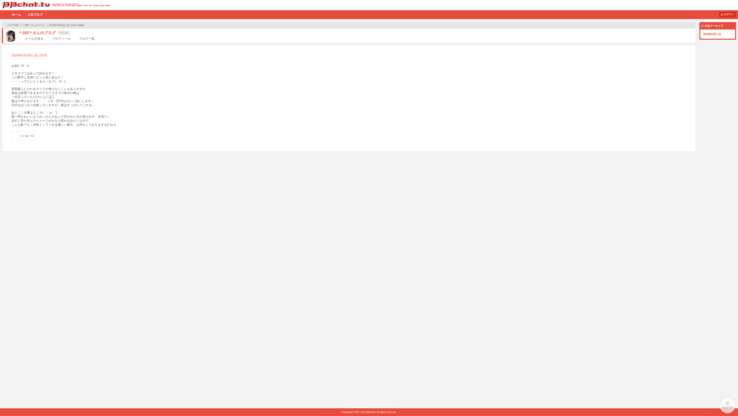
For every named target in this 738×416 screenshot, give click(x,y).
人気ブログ (35, 14)
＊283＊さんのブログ (33, 25)
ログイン (729, 14)
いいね (27, 135)
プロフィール (61, 38)
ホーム (16, 14)
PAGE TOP (727, 405)
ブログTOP (13, 25)
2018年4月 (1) (712, 34)
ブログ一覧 (87, 38)
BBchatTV (55, 5)
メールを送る (34, 38)
